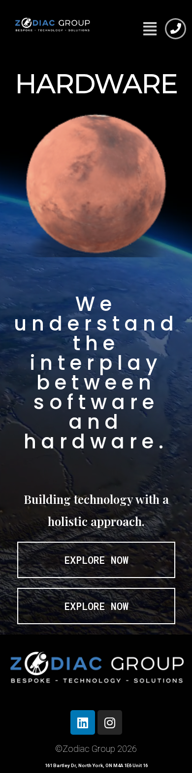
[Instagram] (109, 722)
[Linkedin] (82, 722)
